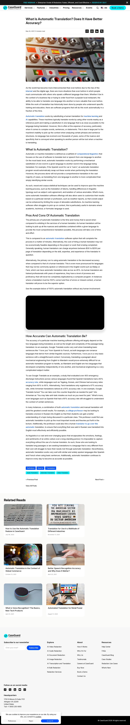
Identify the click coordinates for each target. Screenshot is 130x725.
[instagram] (25, 689)
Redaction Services (54, 672)
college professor (75, 410)
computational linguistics (87, 154)
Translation (50, 468)
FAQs (104, 651)
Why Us (80, 655)
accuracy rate (32, 382)
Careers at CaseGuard (85, 663)
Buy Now (80, 668)
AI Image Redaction (54, 659)
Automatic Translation (47, 473)
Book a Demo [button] (118, 8)
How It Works (82, 647)
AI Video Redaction (54, 647)
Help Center (106, 647)
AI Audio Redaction (54, 651)
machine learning (91, 116)
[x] (10, 689)
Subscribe (33, 648)
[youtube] (20, 689)
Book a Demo (82, 672)
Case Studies (106, 659)
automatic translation (55, 238)
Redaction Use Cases (110, 663)
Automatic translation (35, 116)
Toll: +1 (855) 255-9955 (12, 707)
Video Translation (62, 473)
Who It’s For (81, 651)
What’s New (106, 668)
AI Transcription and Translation (59, 663)
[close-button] (127, 2)
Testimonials (81, 659)
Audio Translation (32, 473)
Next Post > (99, 479)
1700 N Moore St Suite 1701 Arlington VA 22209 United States (14, 701)
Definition (30, 468)
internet (29, 91)
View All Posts (31, 486)
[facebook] (5, 689)
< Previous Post (32, 479)
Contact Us (81, 676)
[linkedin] (15, 689)
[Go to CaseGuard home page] (12, 8)
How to (40, 468)
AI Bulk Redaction (53, 668)
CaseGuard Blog (108, 655)
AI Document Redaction (56, 655)
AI (26, 119)
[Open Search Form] (97, 8)
